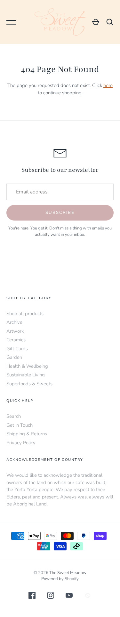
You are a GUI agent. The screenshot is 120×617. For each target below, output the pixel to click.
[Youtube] (69, 596)
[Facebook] (32, 596)
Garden (14, 357)
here (108, 85)
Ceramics (16, 340)
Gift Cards (17, 348)
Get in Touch (19, 425)
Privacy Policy (21, 442)
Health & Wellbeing (27, 366)
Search (13, 416)
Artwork (15, 331)
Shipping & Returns (26, 434)
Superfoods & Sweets (29, 384)
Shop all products (25, 313)
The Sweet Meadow (67, 573)
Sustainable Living (25, 375)
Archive (14, 322)
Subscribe (60, 212)
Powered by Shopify (60, 579)
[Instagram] (50, 596)
